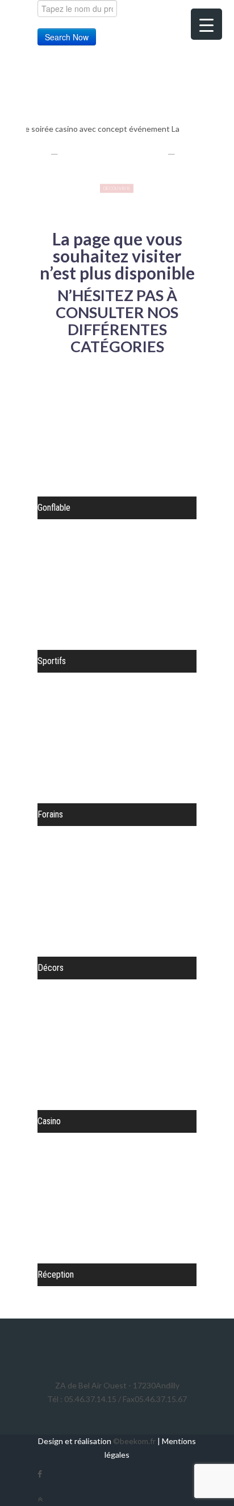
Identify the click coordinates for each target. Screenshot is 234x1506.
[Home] (89, 91)
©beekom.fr (134, 1441)
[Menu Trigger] (206, 24)
